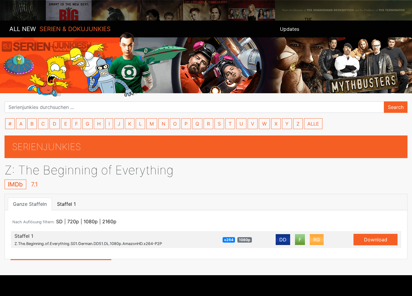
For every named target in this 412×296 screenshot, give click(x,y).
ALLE (313, 124)
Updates (289, 29)
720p (73, 221)
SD (59, 221)
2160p (109, 221)
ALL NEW (60, 29)
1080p (91, 221)
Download (375, 240)
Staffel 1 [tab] (66, 204)
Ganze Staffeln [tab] (30, 204)
